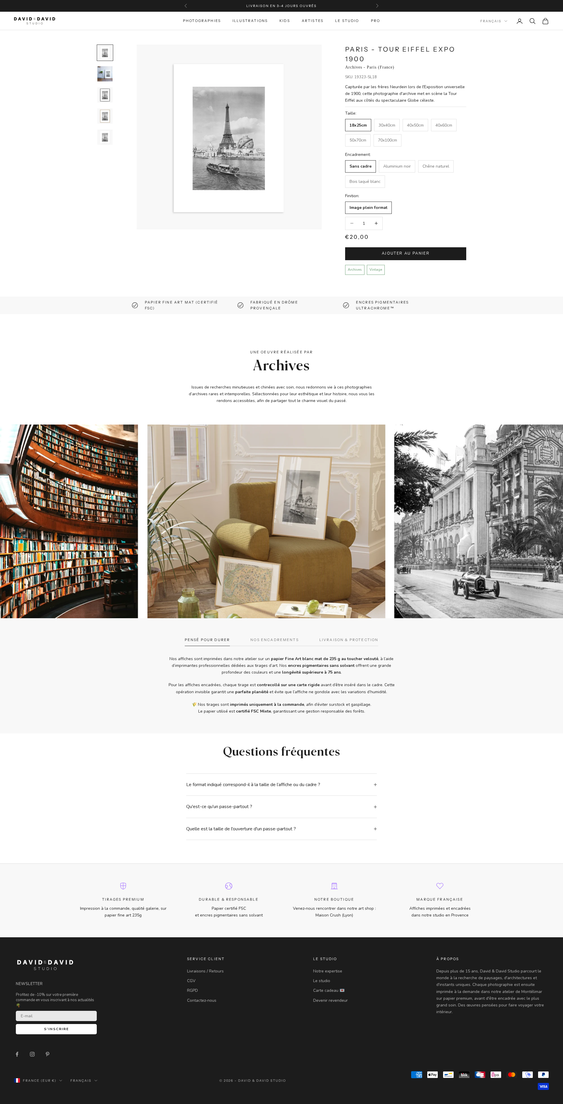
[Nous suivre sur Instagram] (32, 1054)
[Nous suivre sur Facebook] (17, 1054)
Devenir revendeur (330, 1000)
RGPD (192, 990)
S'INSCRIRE (56, 1029)
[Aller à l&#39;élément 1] (105, 53)
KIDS (284, 21)
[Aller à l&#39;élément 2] (105, 74)
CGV (191, 981)
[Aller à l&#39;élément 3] (105, 95)
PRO (375, 21)
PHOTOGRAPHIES (202, 21)
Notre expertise (327, 971)
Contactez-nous (201, 1000)
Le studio (321, 981)
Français (490, 21)
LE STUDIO (347, 21)
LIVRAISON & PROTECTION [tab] (349, 640)
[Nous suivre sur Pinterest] (47, 1054)
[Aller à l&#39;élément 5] (105, 137)
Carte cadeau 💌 (329, 990)
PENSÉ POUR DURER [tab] (207, 640)
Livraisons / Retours (205, 971)
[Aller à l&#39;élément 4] (105, 116)
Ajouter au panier (406, 253)
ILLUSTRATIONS (250, 21)
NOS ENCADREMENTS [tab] (274, 640)
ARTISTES (312, 21)
